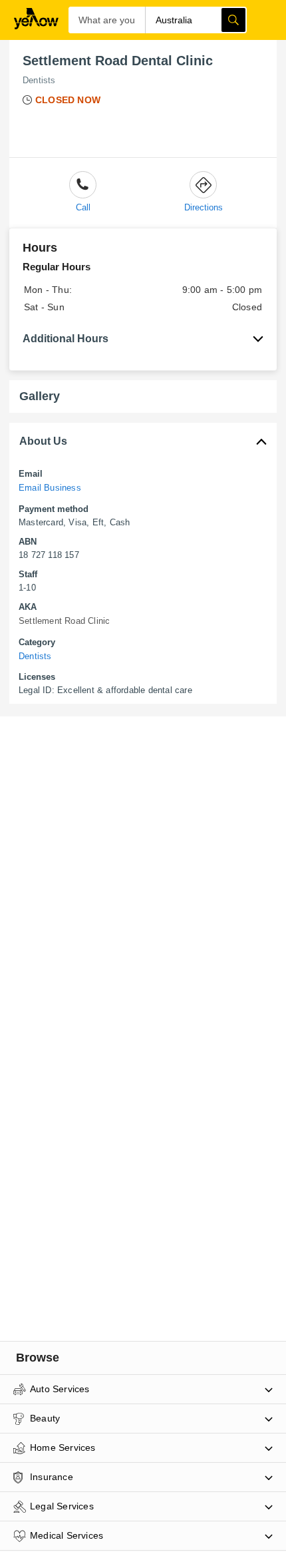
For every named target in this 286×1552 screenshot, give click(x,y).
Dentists (39, 80)
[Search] (233, 20)
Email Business (50, 488)
